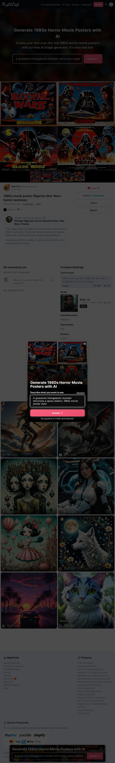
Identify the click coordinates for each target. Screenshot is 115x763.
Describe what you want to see (47, 392)
